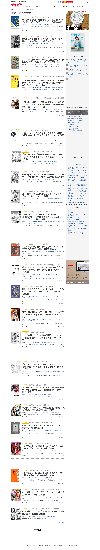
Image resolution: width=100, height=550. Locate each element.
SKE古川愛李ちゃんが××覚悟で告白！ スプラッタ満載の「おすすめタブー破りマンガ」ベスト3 (43, 314)
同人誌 (49, 24)
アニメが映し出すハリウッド (75, 116)
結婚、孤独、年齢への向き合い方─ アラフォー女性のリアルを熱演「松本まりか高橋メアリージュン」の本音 (78, 195)
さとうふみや (43, 87)
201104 (31, 24)
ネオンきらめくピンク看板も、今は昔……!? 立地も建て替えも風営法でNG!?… (77, 61)
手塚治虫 (60, 430)
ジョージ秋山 (41, 430)
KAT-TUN (45, 43)
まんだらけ (35, 64)
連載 (37, 6)
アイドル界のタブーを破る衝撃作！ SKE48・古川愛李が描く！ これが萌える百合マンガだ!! (43, 337)
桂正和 (25, 200)
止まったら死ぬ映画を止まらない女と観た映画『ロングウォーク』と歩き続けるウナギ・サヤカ (78, 185)
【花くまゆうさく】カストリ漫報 (76, 234)
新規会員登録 (70, 2)
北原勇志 (40, 450)
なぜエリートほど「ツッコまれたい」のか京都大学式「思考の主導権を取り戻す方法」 (78, 180)
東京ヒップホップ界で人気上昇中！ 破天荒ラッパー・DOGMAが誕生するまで (78, 75)
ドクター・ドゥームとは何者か (75, 120)
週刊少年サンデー (58, 221)
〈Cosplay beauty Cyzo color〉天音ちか (78, 202)
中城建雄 (41, 140)
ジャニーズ (35, 24)
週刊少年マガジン (33, 223)
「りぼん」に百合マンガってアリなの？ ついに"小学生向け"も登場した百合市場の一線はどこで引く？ (43, 366)
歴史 (53, 412)
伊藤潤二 (35, 161)
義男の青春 (57, 412)
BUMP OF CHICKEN (37, 43)
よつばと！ (48, 274)
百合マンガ (53, 342)
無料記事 (28, 6)
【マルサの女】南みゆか (74, 210)
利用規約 (41, 545)
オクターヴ (39, 371)
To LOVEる (35, 198)
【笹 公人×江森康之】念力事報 (75, 232)
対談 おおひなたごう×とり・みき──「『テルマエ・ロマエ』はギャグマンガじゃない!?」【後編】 (43, 269)
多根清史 (59, 497)
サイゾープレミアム (16, 5)
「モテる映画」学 (72, 124)
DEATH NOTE (36, 87)
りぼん (34, 371)
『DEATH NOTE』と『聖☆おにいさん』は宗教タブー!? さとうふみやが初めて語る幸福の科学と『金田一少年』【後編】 (43, 82)
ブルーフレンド (53, 371)
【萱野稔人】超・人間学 (74, 217)
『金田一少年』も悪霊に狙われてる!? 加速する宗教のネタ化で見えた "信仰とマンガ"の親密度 (43, 135)
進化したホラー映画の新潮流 (75, 118)
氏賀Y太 (29, 200)
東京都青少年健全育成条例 (48, 221)
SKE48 (34, 319)
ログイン (84, 6)
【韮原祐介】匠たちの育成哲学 (75, 223)
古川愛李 (30, 320)
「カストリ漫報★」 (73, 79)
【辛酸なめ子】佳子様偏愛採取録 (76, 221)
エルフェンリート (56, 319)
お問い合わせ (33, 545)
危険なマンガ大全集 (43, 24)
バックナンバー (65, 6)
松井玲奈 (48, 342)
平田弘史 (56, 430)
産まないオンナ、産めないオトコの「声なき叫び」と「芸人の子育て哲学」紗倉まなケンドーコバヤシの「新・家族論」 (78, 190)
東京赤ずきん (35, 320)
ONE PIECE (35, 497)
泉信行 (58, 64)
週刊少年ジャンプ (31, 253)
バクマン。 (40, 412)
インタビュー (46, 6)
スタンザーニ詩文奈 (43, 497)
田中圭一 (36, 45)
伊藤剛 (46, 251)
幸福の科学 (60, 87)
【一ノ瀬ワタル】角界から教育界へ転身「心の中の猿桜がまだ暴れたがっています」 (78, 172)
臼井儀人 (58, 140)
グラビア (56, 6)
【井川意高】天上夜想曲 (74, 212)
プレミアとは (75, 6)
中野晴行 (40, 394)
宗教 (56, 87)
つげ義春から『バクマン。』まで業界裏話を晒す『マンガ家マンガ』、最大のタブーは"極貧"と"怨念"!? (43, 389)
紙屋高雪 (54, 516)
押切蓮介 (49, 179)
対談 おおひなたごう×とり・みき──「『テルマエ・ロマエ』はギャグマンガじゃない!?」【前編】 (43, 291)
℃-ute (48, 43)
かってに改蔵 (40, 319)
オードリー (53, 43)
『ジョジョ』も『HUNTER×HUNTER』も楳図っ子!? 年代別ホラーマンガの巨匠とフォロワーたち (43, 156)
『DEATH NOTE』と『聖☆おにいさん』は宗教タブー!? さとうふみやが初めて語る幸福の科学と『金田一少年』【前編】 (43, 104)
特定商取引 (47, 545)
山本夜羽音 (50, 477)
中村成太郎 (59, 371)
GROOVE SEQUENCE (73, 219)
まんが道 (35, 412)
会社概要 (26, 545)
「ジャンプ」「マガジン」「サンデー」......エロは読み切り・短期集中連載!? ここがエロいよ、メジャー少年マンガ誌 (43, 216)
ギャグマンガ (54, 274)
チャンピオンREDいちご (38, 251)
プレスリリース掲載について (74, 545)
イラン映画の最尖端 (73, 126)
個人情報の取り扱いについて (58, 545)
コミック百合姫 (45, 371)
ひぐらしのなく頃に (47, 319)
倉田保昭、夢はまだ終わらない (75, 130)
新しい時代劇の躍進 (73, 128)
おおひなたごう (36, 274)
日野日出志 (49, 161)
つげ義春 (35, 394)
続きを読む (61, 30)
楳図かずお (54, 161)
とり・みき (43, 274)
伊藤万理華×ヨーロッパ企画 (75, 122)
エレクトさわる (42, 198)
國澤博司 (54, 450)
